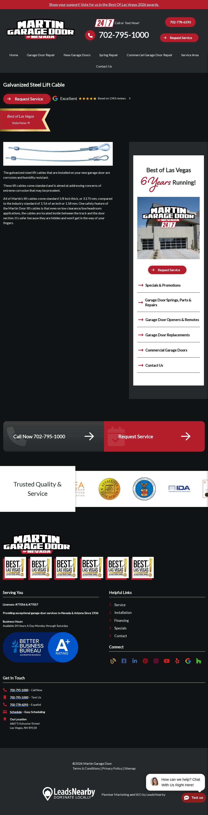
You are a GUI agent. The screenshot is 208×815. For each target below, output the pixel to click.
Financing (121, 620)
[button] (179, 37)
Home (13, 55)
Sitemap (130, 768)
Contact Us (104, 66)
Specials (120, 628)
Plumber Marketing (115, 794)
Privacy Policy (112, 768)
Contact (120, 636)
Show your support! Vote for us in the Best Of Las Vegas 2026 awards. (104, 4)
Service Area (190, 55)
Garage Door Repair (41, 55)
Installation (123, 612)
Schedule (16, 712)
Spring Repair (108, 55)
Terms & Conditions (86, 768)
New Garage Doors (77, 55)
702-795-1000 (19, 690)
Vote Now (19, 123)
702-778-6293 (180, 22)
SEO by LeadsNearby (150, 794)
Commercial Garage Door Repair (149, 55)
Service (120, 605)
